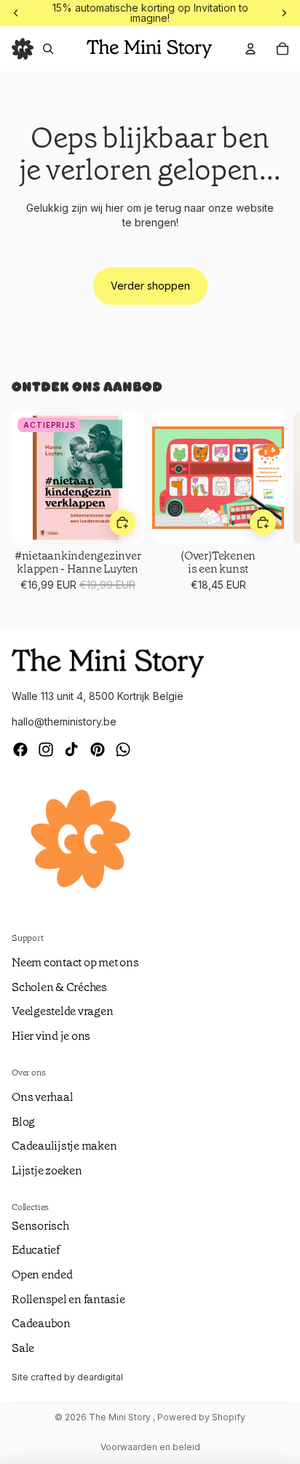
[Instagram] (46, 749)
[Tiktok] (71, 749)
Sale (23, 1348)
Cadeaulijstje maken (64, 1145)
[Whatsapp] (123, 749)
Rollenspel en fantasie (68, 1299)
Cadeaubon (41, 1323)
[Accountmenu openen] (250, 49)
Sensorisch (40, 1225)
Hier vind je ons (51, 1035)
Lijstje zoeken (47, 1170)
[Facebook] (20, 749)
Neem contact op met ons (75, 962)
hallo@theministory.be (64, 721)
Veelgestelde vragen (62, 1011)
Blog (23, 1121)
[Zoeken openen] (48, 49)
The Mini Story (121, 1417)
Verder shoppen (150, 285)
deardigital (100, 1377)
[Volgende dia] (270, 508)
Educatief (36, 1249)
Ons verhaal (42, 1097)
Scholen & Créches (59, 987)
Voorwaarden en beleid (150, 1446)
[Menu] (22, 48)
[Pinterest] (97, 749)
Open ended (42, 1274)
